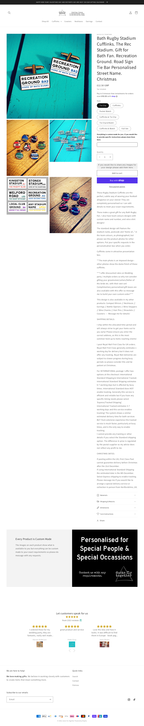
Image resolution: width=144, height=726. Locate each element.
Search (75, 676)
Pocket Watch (105, 111)
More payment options (117, 187)
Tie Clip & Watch (107, 123)
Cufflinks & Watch (107, 128)
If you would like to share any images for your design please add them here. (117, 166)
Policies (75, 685)
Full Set (125, 128)
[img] (72, 617)
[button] (9, 13)
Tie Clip (103, 105)
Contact (75, 681)
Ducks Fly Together (68, 721)
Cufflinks (117, 105)
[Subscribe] (50, 699)
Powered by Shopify (81, 721)
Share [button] (102, 520)
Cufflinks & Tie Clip (108, 117)
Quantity (100, 152)
